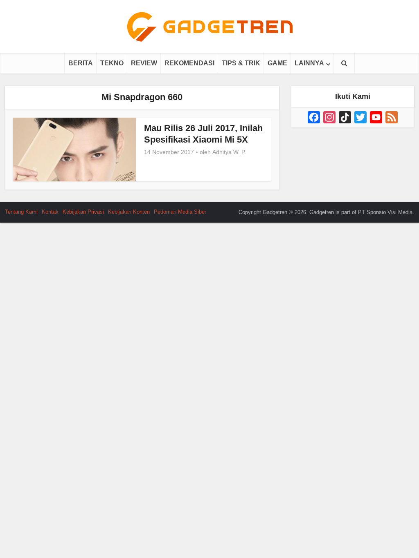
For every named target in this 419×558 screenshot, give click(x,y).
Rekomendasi (189, 63)
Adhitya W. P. (229, 152)
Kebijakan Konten (129, 212)
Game (277, 63)
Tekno (112, 63)
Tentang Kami (21, 212)
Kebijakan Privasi (83, 212)
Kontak (50, 212)
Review (144, 63)
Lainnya (309, 63)
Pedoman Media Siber (180, 212)
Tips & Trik (241, 63)
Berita (80, 63)
